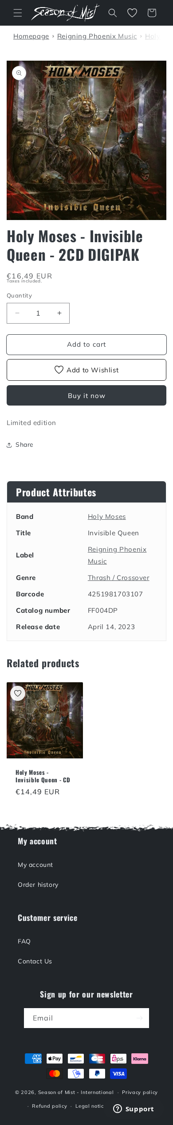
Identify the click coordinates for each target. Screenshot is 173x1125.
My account (35, 865)
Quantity (19, 295)
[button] (18, 13)
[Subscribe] (139, 1018)
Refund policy (49, 1106)
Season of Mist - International (76, 1092)
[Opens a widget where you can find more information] (133, 1109)
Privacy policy (140, 1092)
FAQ (24, 941)
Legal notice (90, 1106)
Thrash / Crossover (118, 577)
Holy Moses (107, 516)
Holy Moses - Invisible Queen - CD (43, 776)
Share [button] (25, 444)
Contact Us (35, 961)
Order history (38, 885)
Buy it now (87, 395)
